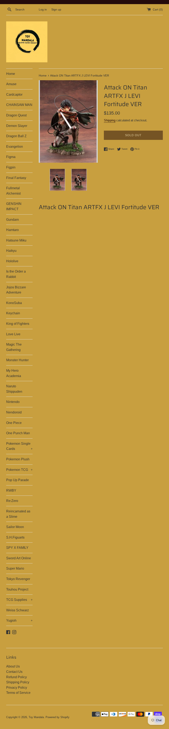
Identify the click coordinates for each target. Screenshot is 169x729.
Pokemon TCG (19, 469)
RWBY (11, 490)
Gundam (12, 219)
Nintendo (13, 402)
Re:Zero (12, 501)
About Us (13, 666)
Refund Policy (16, 677)
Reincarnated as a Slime (18, 514)
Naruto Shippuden (14, 388)
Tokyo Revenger (18, 579)
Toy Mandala (36, 717)
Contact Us (14, 671)
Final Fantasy (16, 178)
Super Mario (15, 568)
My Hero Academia (13, 373)
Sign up (56, 9)
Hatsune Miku (16, 240)
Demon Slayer (16, 126)
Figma (10, 157)
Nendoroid (14, 412)
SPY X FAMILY (17, 547)
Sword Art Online (18, 558)
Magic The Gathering (14, 347)
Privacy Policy (16, 687)
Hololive (12, 261)
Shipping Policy (17, 682)
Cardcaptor (14, 94)
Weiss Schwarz (17, 610)
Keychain (13, 313)
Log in (43, 9)
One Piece (14, 423)
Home (10, 73)
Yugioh (19, 620)
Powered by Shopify (57, 717)
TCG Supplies (19, 599)
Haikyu (11, 250)
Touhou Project (17, 589)
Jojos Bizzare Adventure (16, 290)
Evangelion (14, 146)
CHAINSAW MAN (19, 105)
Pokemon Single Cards (19, 446)
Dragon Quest (16, 115)
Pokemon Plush (17, 459)
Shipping (109, 120)
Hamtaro (12, 230)
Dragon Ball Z (16, 136)
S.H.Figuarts (15, 537)
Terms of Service (18, 692)
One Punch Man (18, 433)
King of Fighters (17, 323)
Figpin (10, 167)
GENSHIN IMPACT (13, 206)
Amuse (11, 84)
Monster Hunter (17, 360)
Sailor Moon (15, 527)
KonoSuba (14, 303)
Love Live (13, 334)
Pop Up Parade (17, 480)
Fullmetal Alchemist (13, 190)
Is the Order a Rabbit (16, 274)
